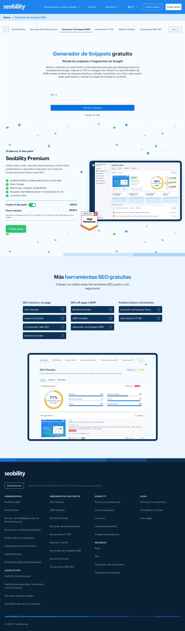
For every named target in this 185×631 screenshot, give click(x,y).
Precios (93, 6)
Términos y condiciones (153, 502)
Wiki (97, 556)
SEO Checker (32, 309)
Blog (97, 548)
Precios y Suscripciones (108, 502)
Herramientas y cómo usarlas (60, 6)
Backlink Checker (17, 29)
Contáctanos (14, 485)
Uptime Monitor (13, 554)
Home (6, 17)
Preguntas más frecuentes (109, 564)
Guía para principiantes (107, 572)
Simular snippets (92, 107)
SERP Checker (80, 318)
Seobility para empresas (18, 576)
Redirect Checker (127, 29)
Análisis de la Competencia (19, 537)
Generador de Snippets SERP (76, 29)
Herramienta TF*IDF (104, 29)
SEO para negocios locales (19, 595)
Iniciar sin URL (92, 115)
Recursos (111, 6)
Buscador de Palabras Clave (43, 29)
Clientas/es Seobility (106, 526)
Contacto (100, 518)
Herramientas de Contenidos (20, 545)
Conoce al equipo (104, 510)
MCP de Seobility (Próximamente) (23, 562)
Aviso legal (146, 518)
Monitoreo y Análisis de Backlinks (23, 529)
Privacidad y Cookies (151, 510)
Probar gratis (174, 6)
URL (52, 94)
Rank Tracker (11, 510)
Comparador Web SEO (151, 29)
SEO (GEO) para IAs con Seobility (22, 603)
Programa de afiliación (107, 534)
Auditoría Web (12, 502)
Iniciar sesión (152, 6)
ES (132, 6)
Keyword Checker (34, 318)
